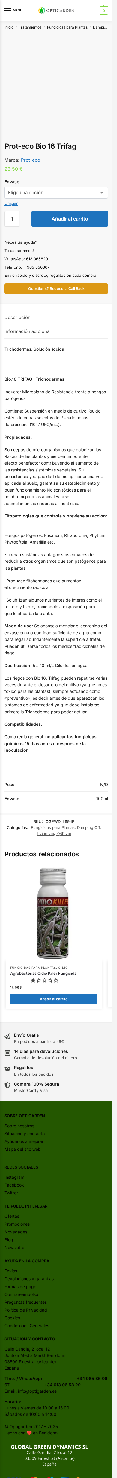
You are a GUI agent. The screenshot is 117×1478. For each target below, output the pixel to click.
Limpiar (11, 203)
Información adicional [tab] (27, 331)
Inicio (9, 27)
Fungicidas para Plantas (67, 27)
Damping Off (103, 27)
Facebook (14, 1184)
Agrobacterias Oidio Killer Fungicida (43, 973)
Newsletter (15, 1247)
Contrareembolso (21, 1294)
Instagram (14, 1177)
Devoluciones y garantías (29, 1278)
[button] (103, 10)
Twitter (11, 1192)
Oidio (63, 967)
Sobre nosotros (19, 1125)
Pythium (63, 833)
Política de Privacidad (25, 1309)
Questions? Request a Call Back (56, 288)
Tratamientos (30, 27)
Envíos (10, 1270)
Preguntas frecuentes (25, 1302)
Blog (8, 1239)
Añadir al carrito (70, 219)
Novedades (15, 1231)
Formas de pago (20, 1286)
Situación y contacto (24, 1133)
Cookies (12, 1317)
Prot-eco (30, 160)
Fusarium (45, 833)
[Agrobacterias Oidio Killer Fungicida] (54, 913)
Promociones (17, 1224)
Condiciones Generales (26, 1325)
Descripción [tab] (17, 317)
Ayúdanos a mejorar (24, 1141)
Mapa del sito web (22, 1149)
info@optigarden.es (37, 1391)
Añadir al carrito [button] (54, 999)
